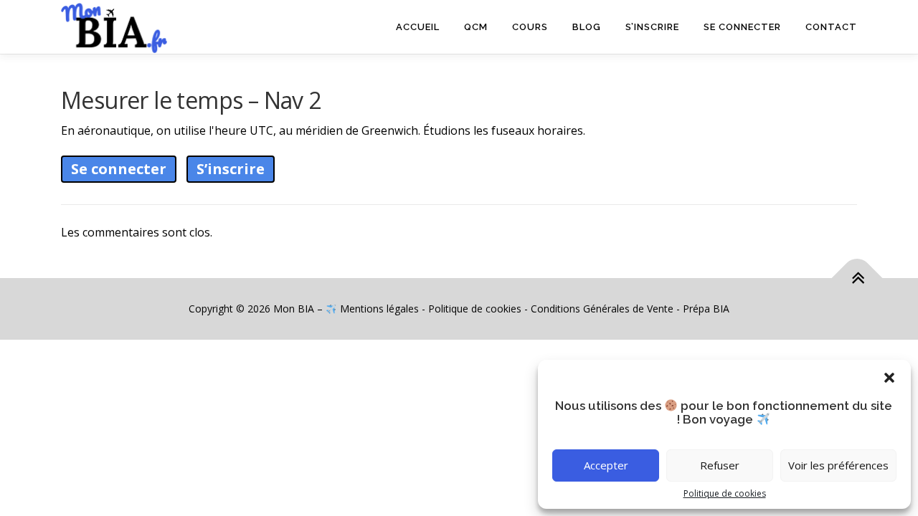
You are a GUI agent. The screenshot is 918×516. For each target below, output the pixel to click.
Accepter (606, 465)
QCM (476, 27)
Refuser (719, 465)
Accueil (418, 27)
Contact (831, 27)
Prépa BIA (706, 308)
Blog (586, 27)
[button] (889, 378)
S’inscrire (652, 27)
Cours (530, 27)
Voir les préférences (838, 465)
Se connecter (742, 27)
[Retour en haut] (857, 278)
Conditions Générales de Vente (602, 308)
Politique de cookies (724, 493)
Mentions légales (379, 308)
